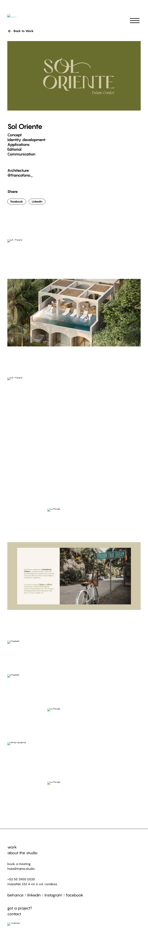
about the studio (22, 853)
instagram (53, 895)
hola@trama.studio (21, 869)
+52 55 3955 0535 (21, 879)
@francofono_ (20, 175)
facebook (74, 895)
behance (15, 895)
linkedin (34, 895)
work (12, 847)
